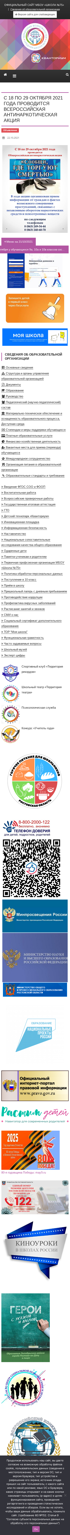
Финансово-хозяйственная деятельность (33, 441)
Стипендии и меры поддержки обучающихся (35, 429)
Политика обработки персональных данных (33, 573)
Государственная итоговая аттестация (29, 504)
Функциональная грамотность (23, 637)
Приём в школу (13, 585)
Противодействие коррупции (22, 597)
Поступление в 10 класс (19, 579)
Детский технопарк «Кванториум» (26, 516)
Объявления (10, 130)
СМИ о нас (10, 614)
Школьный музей (15, 649)
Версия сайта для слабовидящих (36, 14)
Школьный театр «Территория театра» (42, 689)
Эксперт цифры (14, 655)
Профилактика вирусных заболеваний (29, 603)
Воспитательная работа (19, 492)
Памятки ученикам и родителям (24, 556)
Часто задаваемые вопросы (22, 643)
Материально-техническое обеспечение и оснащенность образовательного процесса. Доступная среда (31, 419)
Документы (13, 384)
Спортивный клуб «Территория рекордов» (42, 669)
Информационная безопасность (25, 527)
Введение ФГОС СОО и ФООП (24, 486)
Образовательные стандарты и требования (34, 475)
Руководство (14, 396)
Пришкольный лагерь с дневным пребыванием (35, 591)
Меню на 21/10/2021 (19, 241)
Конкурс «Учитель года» (38, 728)
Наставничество (14, 533)
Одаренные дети (14, 550)
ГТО (6, 510)
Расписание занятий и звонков (24, 609)
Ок (36, 1529)
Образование (14, 390)
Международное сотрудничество (27, 458)
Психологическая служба (39, 707)
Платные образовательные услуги (28, 435)
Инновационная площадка (21, 522)
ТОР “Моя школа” (15, 631)
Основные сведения (19, 367)
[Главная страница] (5, 75)
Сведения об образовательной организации (35, 9)
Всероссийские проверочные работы (28, 498)
